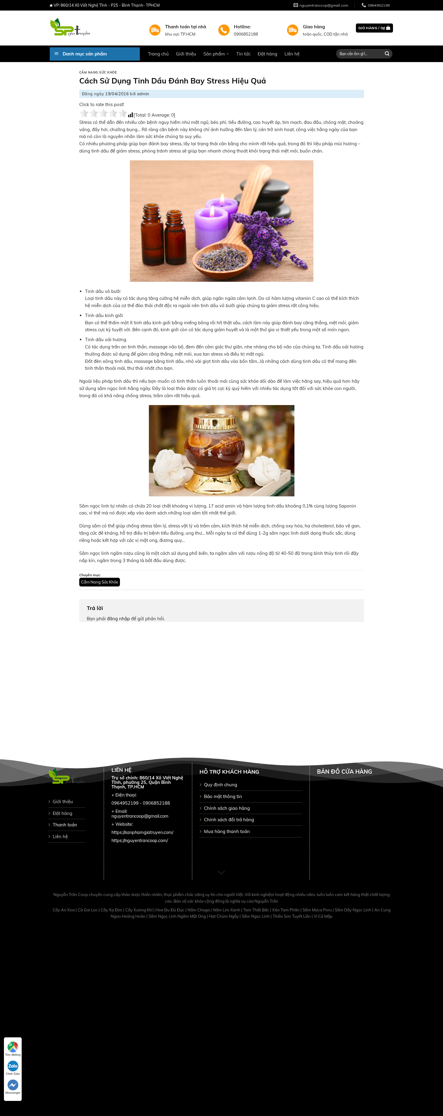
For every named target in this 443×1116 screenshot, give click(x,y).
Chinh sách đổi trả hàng (229, 819)
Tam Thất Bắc (256, 909)
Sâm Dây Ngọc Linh (353, 909)
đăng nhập (118, 618)
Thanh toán (65, 825)
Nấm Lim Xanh (227, 909)
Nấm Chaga (199, 909)
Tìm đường (12, 1055)
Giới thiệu (186, 54)
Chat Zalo (13, 1074)
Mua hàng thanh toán (227, 831)
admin (143, 93)
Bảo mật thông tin (223, 796)
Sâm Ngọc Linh (256, 916)
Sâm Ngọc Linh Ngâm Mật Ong (178, 916)
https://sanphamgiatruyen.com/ (142, 832)
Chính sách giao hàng (227, 808)
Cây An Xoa (64, 909)
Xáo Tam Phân (286, 909)
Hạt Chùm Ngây (224, 916)
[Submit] (387, 53)
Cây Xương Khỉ (139, 909)
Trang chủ (158, 54)
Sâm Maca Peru (318, 909)
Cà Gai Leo (88, 909)
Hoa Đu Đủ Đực (170, 909)
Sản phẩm (214, 54)
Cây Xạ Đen (112, 909)
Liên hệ (292, 54)
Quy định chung (220, 784)
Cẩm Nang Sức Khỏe (98, 72)
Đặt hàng (267, 54)
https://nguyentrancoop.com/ (140, 840)
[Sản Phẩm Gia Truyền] (95, 28)
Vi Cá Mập (323, 916)
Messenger (12, 1093)
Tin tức (243, 54)
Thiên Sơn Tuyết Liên (292, 916)
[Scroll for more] (221, 873)
